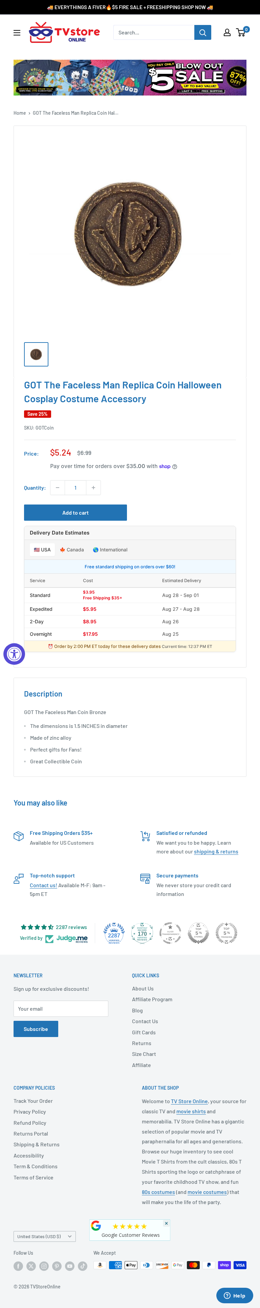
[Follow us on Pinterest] (57, 1266)
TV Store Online (189, 1101)
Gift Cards (144, 1032)
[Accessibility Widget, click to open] (14, 654)
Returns (141, 1043)
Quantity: (35, 487)
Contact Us (145, 1021)
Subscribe (36, 1029)
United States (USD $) (39, 1236)
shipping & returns (216, 851)
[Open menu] (17, 32)
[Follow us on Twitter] (31, 1266)
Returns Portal (31, 1133)
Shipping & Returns (37, 1144)
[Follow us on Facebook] (18, 1266)
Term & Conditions (36, 1166)
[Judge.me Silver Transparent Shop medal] (170, 933)
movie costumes (207, 1192)
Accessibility (29, 1155)
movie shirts (191, 1111)
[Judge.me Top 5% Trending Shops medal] (226, 933)
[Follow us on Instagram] (44, 1266)
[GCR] (96, 1226)
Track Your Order (33, 1100)
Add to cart (75, 512)
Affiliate (141, 1065)
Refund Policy (30, 1122)
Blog (137, 1010)
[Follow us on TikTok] (82, 1266)
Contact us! (43, 885)
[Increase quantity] (93, 488)
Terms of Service (33, 1177)
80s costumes (158, 1192)
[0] (241, 32)
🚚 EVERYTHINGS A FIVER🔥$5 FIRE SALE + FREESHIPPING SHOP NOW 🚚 (130, 7)
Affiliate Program (152, 999)
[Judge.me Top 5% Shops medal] (198, 933)
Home (20, 113)
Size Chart (144, 1054)
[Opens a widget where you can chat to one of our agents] (234, 1296)
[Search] (202, 32)
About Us (143, 988)
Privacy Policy (30, 1111)
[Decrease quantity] (57, 488)
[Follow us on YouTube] (69, 1266)
